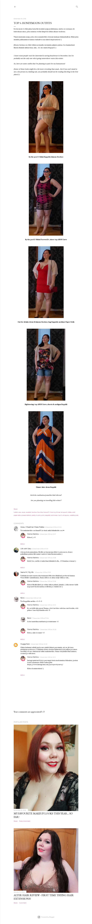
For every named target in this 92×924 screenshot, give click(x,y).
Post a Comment (24, 821)
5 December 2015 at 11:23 (43, 572)
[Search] (77, 6)
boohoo (34, 512)
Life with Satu (25, 549)
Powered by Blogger (47, 917)
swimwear (54, 515)
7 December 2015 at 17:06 (40, 618)
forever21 (46, 512)
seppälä (47, 515)
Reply (22, 544)
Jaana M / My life (27, 572)
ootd (73, 512)
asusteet (28, 512)
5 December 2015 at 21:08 (47, 558)
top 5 (60, 515)
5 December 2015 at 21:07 (47, 534)
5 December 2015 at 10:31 (40, 549)
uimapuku (65, 515)
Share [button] (15, 509)
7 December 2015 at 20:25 (47, 629)
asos (19, 512)
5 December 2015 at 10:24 (53, 527)
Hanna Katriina (33, 534)
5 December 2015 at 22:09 (39, 644)
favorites (40, 512)
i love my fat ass (55, 512)
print (43, 515)
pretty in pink (36, 515)
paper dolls (17, 515)
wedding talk (74, 515)
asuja (23, 512)
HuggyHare (25, 644)
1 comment (22, 903)
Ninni (22, 598)
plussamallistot (26, 515)
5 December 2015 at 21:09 (47, 605)
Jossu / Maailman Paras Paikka (32, 527)
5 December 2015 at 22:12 (47, 657)
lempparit (64, 512)
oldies (69, 512)
